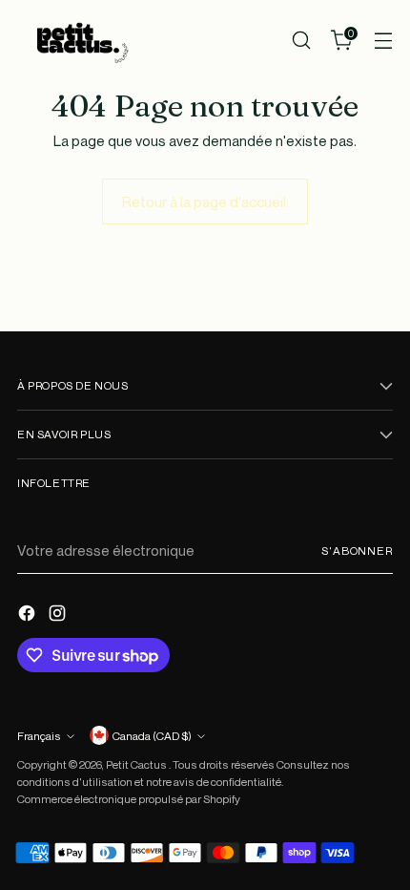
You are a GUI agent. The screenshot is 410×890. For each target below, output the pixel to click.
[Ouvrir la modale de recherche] (300, 40)
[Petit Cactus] (79, 41)
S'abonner (357, 550)
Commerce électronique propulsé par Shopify (128, 799)
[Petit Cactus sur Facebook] (28, 616)
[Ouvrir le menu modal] (382, 40)
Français (39, 736)
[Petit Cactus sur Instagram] (59, 616)
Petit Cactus (137, 764)
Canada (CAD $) (152, 736)
